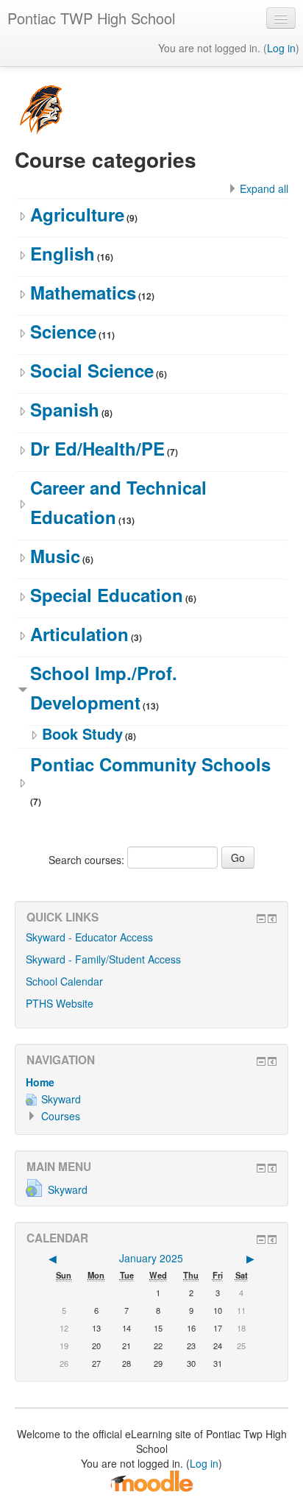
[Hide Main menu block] (261, 1168)
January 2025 (151, 1258)
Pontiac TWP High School (91, 18)
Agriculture (77, 214)
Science (63, 331)
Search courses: (88, 859)
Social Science (92, 370)
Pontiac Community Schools (150, 764)
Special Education (106, 594)
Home (40, 1082)
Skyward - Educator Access (89, 937)
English (62, 253)
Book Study (82, 733)
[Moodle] (151, 1480)
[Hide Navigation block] (261, 1061)
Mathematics (83, 292)
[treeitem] (151, 1082)
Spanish (64, 409)
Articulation (79, 633)
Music (55, 555)
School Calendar (64, 981)
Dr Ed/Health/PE (97, 448)
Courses (60, 1115)
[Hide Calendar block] (261, 1239)
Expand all (264, 188)
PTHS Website (59, 1003)
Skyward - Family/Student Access (103, 959)
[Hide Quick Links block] (261, 918)
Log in (281, 47)
